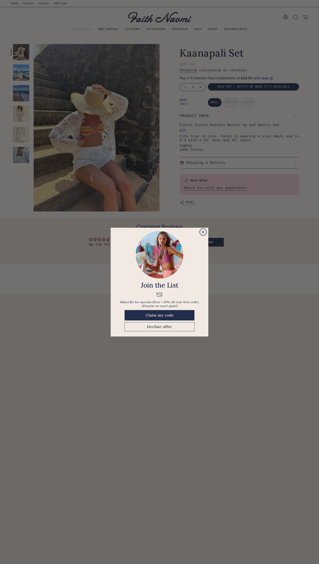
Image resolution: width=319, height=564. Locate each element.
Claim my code (160, 315)
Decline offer (159, 326)
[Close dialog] (203, 232)
